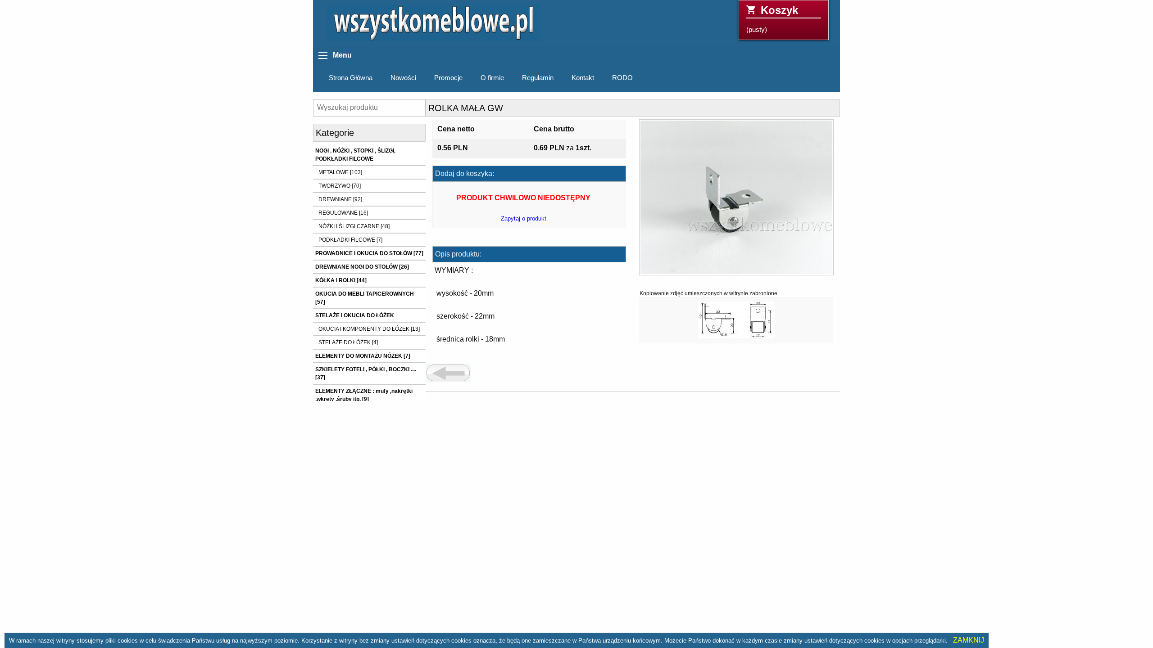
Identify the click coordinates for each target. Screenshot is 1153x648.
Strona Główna (350, 77)
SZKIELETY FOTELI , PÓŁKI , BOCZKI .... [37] (365, 373)
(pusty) (772, 18)
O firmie (492, 77)
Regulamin (538, 77)
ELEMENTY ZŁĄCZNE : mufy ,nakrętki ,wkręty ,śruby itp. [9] (364, 395)
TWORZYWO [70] (339, 186)
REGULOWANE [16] (343, 213)
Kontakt (583, 77)
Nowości (403, 77)
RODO (622, 77)
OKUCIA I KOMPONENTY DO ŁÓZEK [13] (369, 329)
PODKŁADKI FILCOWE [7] (350, 240)
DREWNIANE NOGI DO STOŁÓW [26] (362, 267)
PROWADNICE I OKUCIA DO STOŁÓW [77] (369, 253)
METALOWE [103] (340, 172)
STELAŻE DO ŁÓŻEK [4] (348, 342)
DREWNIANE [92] (340, 199)
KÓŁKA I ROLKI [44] (341, 280)
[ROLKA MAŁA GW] (736, 200)
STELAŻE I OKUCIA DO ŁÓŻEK (354, 315)
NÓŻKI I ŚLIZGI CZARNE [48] (354, 226)
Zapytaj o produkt (523, 218)
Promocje (448, 77)
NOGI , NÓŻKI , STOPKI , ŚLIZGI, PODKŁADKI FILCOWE (355, 155)
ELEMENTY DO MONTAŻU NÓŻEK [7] (362, 356)
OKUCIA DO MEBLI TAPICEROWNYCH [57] (364, 298)
